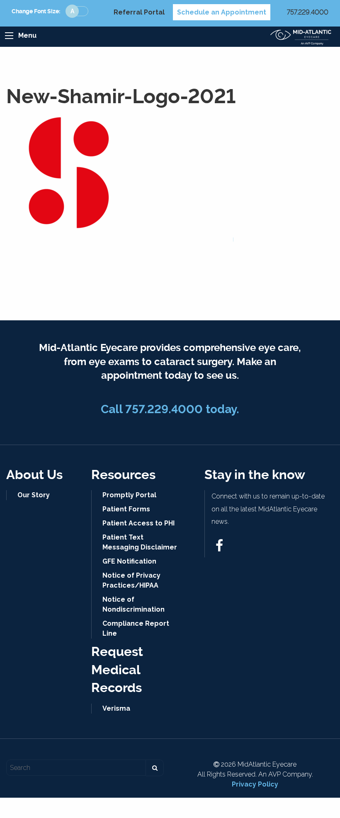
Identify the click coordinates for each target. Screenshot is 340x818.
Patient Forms (126, 509)
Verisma (116, 708)
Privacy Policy (255, 784)
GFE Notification (129, 561)
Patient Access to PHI (138, 523)
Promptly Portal (129, 495)
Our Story (33, 495)
